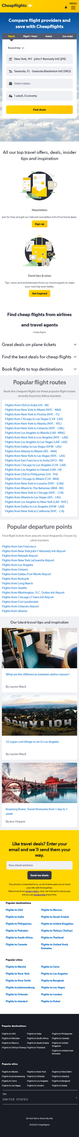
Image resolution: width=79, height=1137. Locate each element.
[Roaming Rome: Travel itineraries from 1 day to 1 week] (39, 783)
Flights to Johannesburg (20, 987)
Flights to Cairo (50, 966)
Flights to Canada (16, 944)
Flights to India (15, 916)
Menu (73, 3)
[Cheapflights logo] (14, 6)
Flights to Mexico (51, 909)
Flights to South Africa (19, 937)
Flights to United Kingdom (57, 923)
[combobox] (16, 48)
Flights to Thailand (52, 937)
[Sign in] (65, 7)
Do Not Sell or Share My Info (39, 1118)
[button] (11, 36)
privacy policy (32, 891)
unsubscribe (39, 894)
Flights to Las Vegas (53, 987)
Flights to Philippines (18, 923)
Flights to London (51, 994)
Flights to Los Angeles (54, 973)
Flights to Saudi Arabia (55, 916)
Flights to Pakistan (17, 930)
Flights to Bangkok (52, 980)
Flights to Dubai (50, 1001)
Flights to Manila (16, 966)
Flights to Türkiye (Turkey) (57, 930)
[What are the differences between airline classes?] (39, 648)
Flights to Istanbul (17, 1001)
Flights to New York (18, 973)
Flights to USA (14, 909)
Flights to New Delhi (18, 980)
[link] (39, 223)
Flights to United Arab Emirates (62, 1052)
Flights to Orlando (17, 994)
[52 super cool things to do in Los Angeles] (39, 715)
